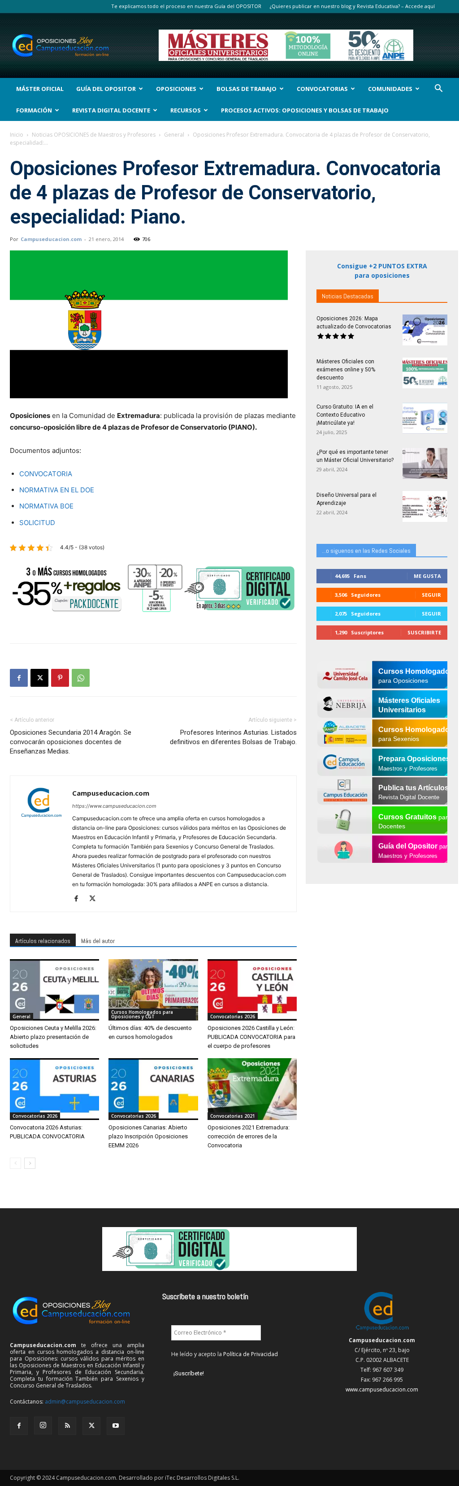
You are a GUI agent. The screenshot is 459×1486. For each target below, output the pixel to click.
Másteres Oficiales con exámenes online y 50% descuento (345, 369)
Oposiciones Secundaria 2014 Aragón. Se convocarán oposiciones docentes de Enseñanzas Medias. (70, 741)
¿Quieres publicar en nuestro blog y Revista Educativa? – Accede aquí (352, 6)
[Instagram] (43, 1425)
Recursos (185, 110)
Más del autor (98, 941)
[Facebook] (19, 678)
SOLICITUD (37, 522)
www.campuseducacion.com (382, 1389)
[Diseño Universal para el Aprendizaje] (425, 506)
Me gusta (427, 576)
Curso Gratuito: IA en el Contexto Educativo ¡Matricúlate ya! (344, 415)
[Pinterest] (60, 678)
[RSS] (67, 1426)
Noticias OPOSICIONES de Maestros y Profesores (94, 134)
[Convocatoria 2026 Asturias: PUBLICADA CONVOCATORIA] (54, 1089)
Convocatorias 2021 (232, 1116)
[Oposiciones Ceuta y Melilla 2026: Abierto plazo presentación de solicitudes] (54, 990)
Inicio (16, 134)
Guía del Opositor (106, 89)
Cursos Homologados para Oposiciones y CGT (142, 1014)
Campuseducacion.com (51, 239)
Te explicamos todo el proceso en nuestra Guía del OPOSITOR (186, 6)
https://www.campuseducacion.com (114, 806)
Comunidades (390, 89)
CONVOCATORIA (45, 473)
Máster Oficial (40, 89)
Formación (34, 110)
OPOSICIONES (176, 89)
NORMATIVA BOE (46, 506)
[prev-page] (15, 1163)
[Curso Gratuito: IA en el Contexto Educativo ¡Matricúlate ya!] (425, 418)
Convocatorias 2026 (232, 1016)
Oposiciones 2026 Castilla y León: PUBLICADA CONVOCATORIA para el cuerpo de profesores (251, 1037)
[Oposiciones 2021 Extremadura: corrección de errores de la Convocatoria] (252, 1089)
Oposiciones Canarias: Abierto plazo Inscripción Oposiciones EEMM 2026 (148, 1136)
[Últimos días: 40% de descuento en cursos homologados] (153, 990)
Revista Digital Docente (111, 110)
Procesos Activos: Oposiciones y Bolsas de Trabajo (305, 110)
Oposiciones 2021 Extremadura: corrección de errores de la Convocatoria (249, 1136)
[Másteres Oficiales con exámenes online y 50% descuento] (425, 373)
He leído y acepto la (224, 1354)
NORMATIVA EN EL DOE (56, 490)
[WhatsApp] (81, 678)
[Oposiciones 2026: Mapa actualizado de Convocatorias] (425, 329)
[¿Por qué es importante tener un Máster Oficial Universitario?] (425, 463)
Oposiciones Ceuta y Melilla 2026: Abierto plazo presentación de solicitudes (53, 1037)
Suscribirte (424, 632)
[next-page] (29, 1163)
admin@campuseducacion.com (85, 1401)
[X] (39, 678)
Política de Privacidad (250, 1354)
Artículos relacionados (42, 941)
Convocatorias (322, 89)
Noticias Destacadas (347, 296)
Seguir (431, 594)
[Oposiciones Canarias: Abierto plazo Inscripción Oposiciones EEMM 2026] (153, 1089)
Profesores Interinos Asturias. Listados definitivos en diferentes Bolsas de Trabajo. (233, 737)
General (174, 134)
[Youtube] (116, 1426)
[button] (438, 89)
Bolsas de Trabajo (247, 89)
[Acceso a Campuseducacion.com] (382, 1330)
